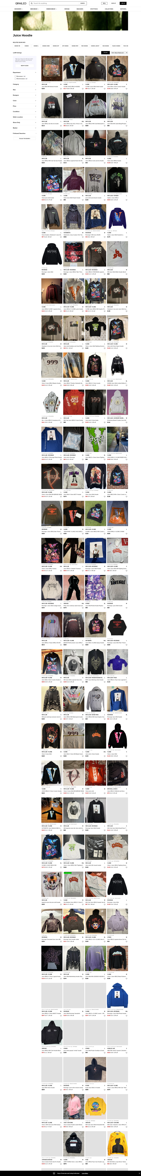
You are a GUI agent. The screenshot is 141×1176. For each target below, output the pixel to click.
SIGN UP (113, 3)
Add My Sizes (24, 65)
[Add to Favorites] (61, 89)
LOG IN (123, 3)
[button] (25, 76)
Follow (105, 52)
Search (82, 3)
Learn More (85, 1173)
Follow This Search (24, 138)
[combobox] (58, 3)
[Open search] (32, 3)
